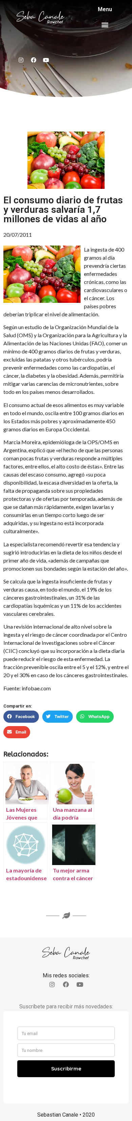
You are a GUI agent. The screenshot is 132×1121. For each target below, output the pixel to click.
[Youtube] (46, 60)
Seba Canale (40, 17)
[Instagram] (21, 60)
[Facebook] (33, 60)
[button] (105, 24)
